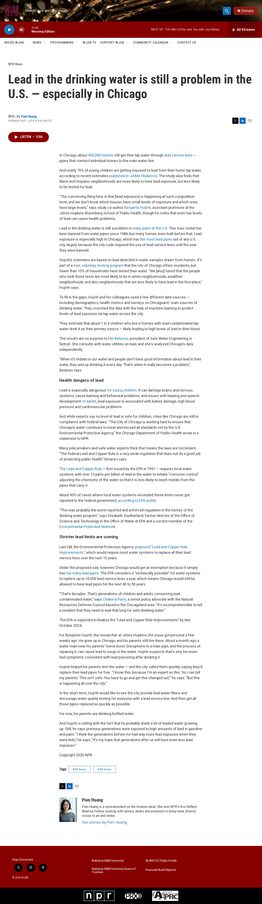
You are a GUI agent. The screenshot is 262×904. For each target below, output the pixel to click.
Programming (62, 42)
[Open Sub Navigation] (27, 42)
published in (133, 176)
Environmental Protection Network (87, 527)
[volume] (21, 29)
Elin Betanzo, (118, 338)
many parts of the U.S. (150, 228)
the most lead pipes (156, 239)
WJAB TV (89, 42)
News (37, 42)
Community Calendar (150, 42)
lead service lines (178, 155)
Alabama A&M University (108, 860)
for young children (122, 390)
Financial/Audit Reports (161, 869)
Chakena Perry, (115, 599)
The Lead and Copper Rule (80, 469)
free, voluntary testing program (98, 265)
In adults (89, 401)
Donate (247, 11)
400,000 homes (100, 155)
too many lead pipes (82, 573)
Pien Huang (29, 116)
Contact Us (186, 42)
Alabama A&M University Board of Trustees (114, 870)
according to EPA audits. (137, 500)
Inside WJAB (14, 42)
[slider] (28, 29)
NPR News (15, 64)
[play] (9, 29)
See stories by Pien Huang (104, 822)
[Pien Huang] (68, 809)
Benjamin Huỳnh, (138, 207)
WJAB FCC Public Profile (161, 860)
